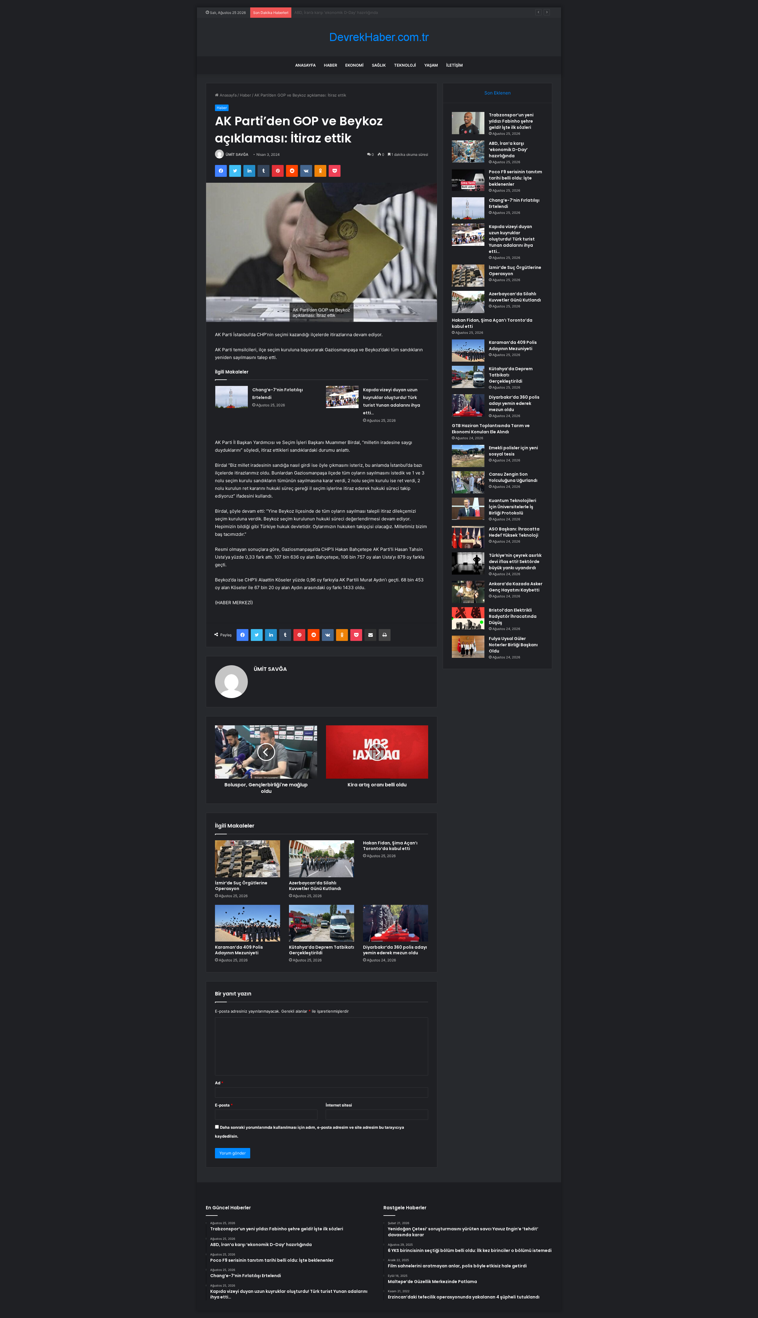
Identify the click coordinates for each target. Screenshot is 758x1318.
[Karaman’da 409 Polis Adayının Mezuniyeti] (247, 923)
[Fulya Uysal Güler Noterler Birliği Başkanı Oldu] (468, 647)
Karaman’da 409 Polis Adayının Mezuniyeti (239, 950)
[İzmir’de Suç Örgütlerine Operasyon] (247, 858)
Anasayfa (305, 65)
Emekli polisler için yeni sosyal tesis (513, 451)
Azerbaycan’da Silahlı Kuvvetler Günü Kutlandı (315, 886)
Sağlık (379, 65)
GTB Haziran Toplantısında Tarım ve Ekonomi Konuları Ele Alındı (491, 429)
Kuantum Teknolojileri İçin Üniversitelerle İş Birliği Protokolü (512, 507)
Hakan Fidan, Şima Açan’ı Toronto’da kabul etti (390, 846)
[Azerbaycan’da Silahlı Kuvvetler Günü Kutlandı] (321, 858)
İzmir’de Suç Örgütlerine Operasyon (241, 886)
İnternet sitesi (339, 1105)
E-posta (224, 1105)
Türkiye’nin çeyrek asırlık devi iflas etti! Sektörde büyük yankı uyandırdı (515, 561)
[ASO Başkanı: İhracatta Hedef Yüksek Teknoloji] (468, 537)
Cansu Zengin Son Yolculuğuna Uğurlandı (513, 477)
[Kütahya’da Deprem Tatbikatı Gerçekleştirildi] (321, 923)
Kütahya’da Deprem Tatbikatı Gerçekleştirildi (321, 950)
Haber (330, 65)
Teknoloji (405, 65)
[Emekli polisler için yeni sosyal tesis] (468, 456)
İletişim (454, 65)
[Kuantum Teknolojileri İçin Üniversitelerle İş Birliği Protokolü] (468, 509)
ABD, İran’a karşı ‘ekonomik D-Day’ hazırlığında (508, 149)
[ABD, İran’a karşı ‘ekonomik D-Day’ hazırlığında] (468, 151)
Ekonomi (354, 65)
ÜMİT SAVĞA (237, 154)
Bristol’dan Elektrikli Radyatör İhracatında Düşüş (513, 616)
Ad (219, 1082)
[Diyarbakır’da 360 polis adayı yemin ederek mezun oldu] (395, 923)
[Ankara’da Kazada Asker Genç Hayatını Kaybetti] (468, 592)
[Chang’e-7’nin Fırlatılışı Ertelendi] (231, 397)
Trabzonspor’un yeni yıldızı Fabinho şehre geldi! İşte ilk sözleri (511, 121)
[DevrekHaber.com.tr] (379, 37)
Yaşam (431, 65)
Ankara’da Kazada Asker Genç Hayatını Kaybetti (515, 587)
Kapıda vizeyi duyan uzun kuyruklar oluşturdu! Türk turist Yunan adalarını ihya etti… (512, 239)
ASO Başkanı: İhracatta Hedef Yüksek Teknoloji (514, 532)
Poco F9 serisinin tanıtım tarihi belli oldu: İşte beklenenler (347, 12)
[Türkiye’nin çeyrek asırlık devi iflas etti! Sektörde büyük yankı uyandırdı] (468, 563)
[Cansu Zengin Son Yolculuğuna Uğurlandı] (468, 482)
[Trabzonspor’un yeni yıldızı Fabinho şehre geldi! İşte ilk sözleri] (468, 123)
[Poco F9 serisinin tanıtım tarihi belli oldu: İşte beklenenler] (468, 180)
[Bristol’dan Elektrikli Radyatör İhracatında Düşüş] (468, 618)
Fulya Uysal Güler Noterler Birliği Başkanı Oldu (513, 645)
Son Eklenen (497, 93)
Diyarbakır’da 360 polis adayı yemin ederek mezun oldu (395, 950)
